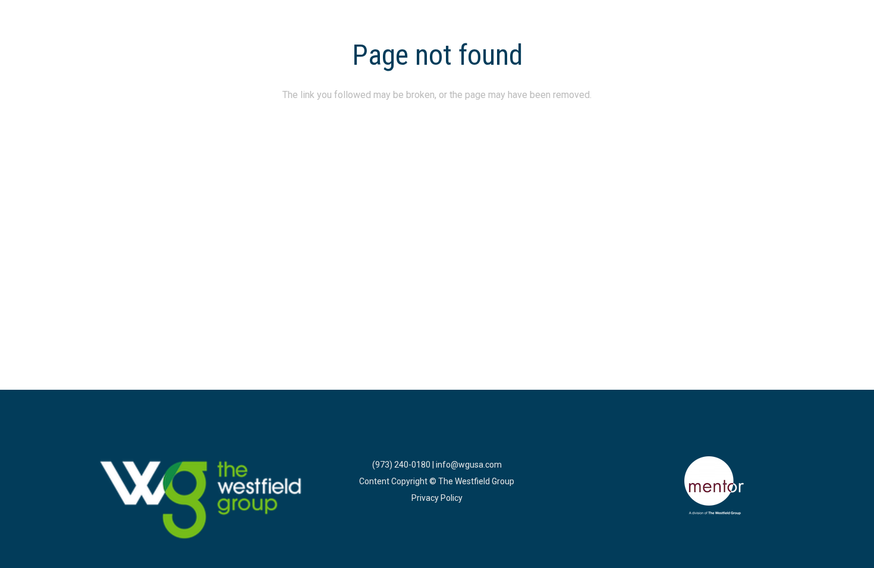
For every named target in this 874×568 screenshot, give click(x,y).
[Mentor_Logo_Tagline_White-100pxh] (714, 486)
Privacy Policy (437, 498)
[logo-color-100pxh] (201, 500)
